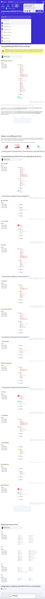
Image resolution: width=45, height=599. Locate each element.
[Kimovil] (3, 1)
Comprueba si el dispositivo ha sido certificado (15, 196)
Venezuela (4, 588)
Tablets (8, 6)
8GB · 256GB (4, 64)
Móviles (3, 6)
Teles (12, 6)
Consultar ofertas (6, 151)
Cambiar (39, 11)
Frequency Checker (8, 8)
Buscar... (12, 1)
